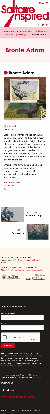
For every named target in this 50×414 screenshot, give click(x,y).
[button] (44, 3)
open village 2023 (23, 34)
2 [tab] (21, 122)
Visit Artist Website (12, 182)
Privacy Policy (15, 365)
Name (3, 323)
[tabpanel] (25, 98)
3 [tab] (25, 122)
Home (5, 31)
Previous (2, 98)
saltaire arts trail (26, 31)
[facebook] (38, 24)
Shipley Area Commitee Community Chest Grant (21, 269)
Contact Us (36, 410)
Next (48, 98)
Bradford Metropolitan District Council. (20, 261)
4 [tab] (29, 122)
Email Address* (8, 313)
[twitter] (43, 24)
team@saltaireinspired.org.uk (18, 396)
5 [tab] (32, 122)
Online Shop (9, 185)
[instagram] (47, 24)
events (14, 31)
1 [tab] (17, 122)
